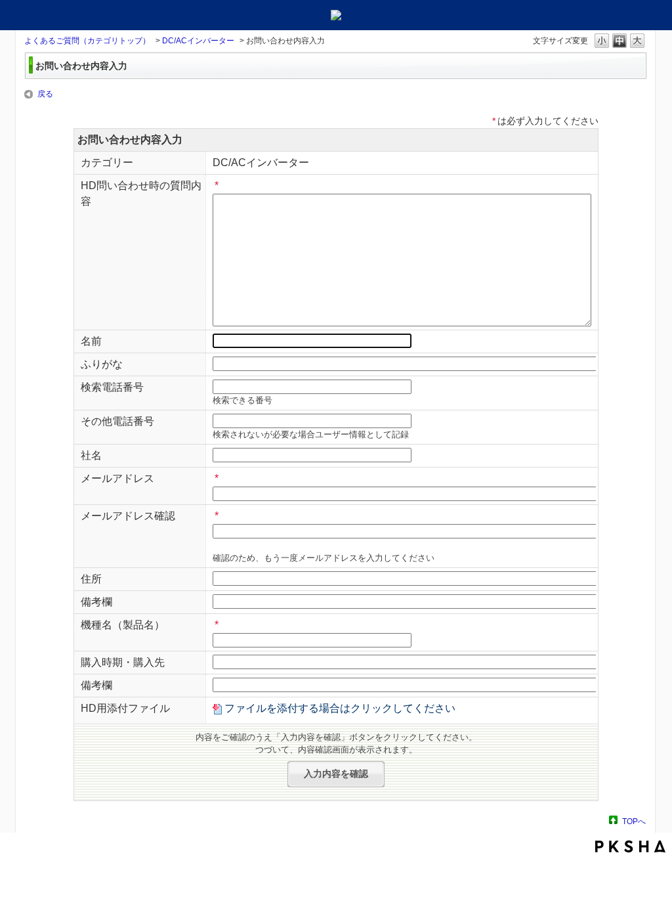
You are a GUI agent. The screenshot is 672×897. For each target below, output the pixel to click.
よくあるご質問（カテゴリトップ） (87, 40)
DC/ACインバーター (198, 40)
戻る (45, 93)
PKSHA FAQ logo (630, 846)
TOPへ (634, 821)
